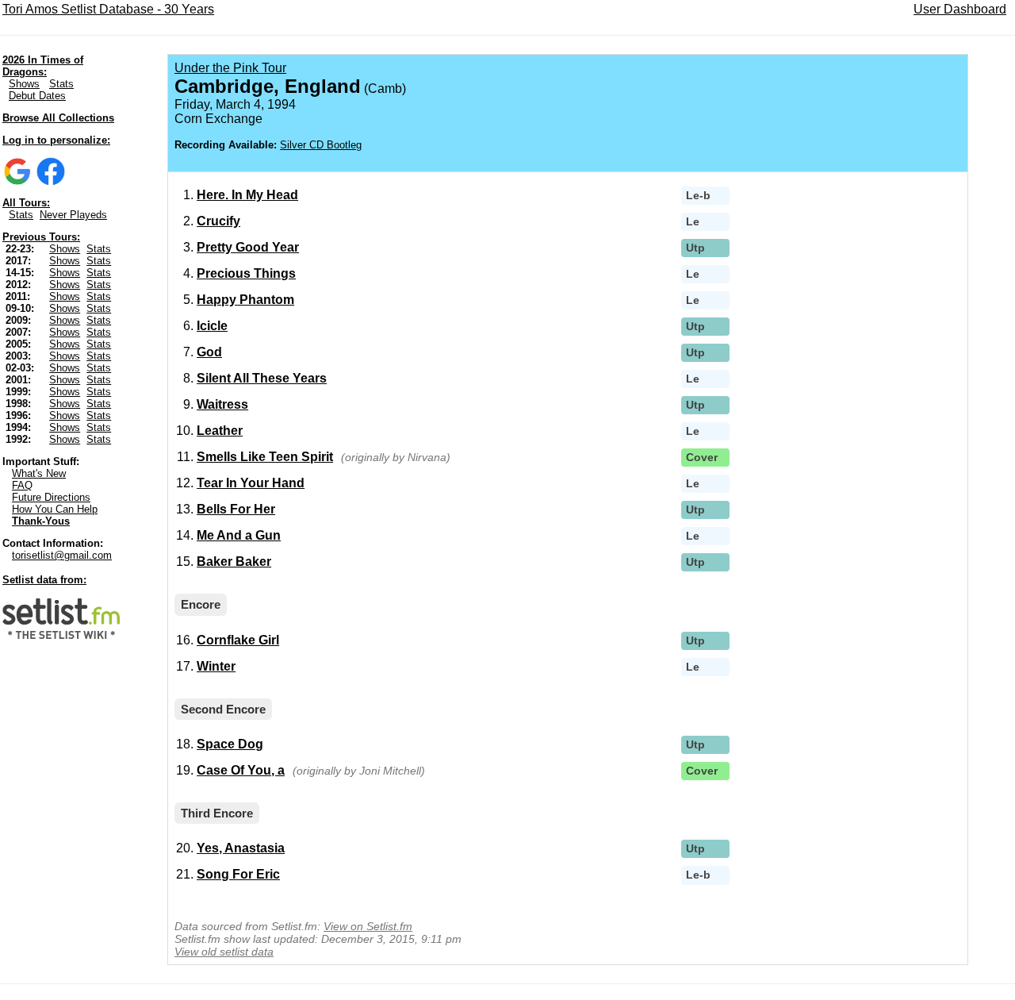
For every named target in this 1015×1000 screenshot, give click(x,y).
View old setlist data (224, 951)
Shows (24, 84)
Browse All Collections (58, 118)
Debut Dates (37, 96)
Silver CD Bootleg (321, 145)
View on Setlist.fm (368, 926)
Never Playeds (73, 215)
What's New (39, 473)
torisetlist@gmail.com (62, 555)
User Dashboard (960, 9)
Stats (61, 84)
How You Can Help (55, 509)
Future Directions (51, 497)
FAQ (22, 485)
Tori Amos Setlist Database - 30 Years (108, 9)
